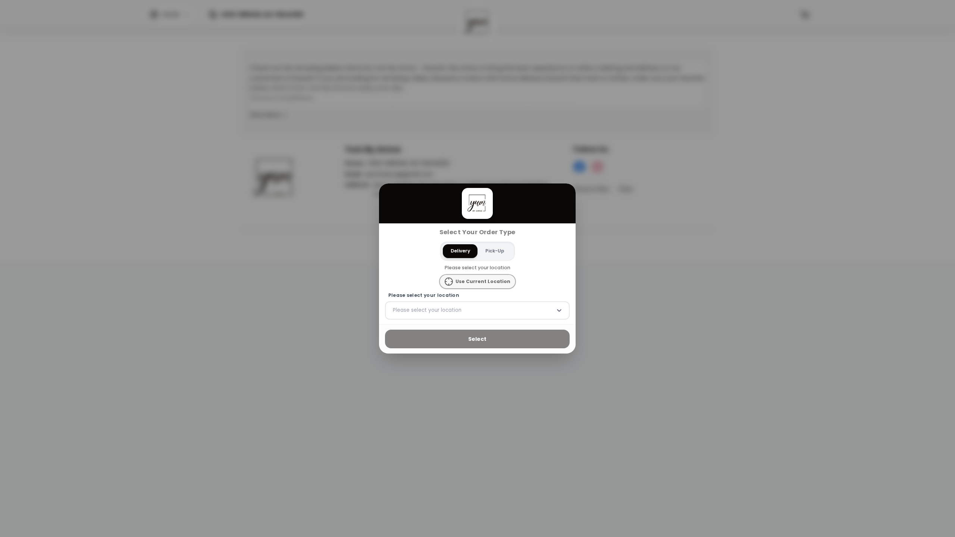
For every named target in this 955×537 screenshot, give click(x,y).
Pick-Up (494, 251)
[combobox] (393, 310)
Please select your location (423, 295)
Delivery (460, 251)
